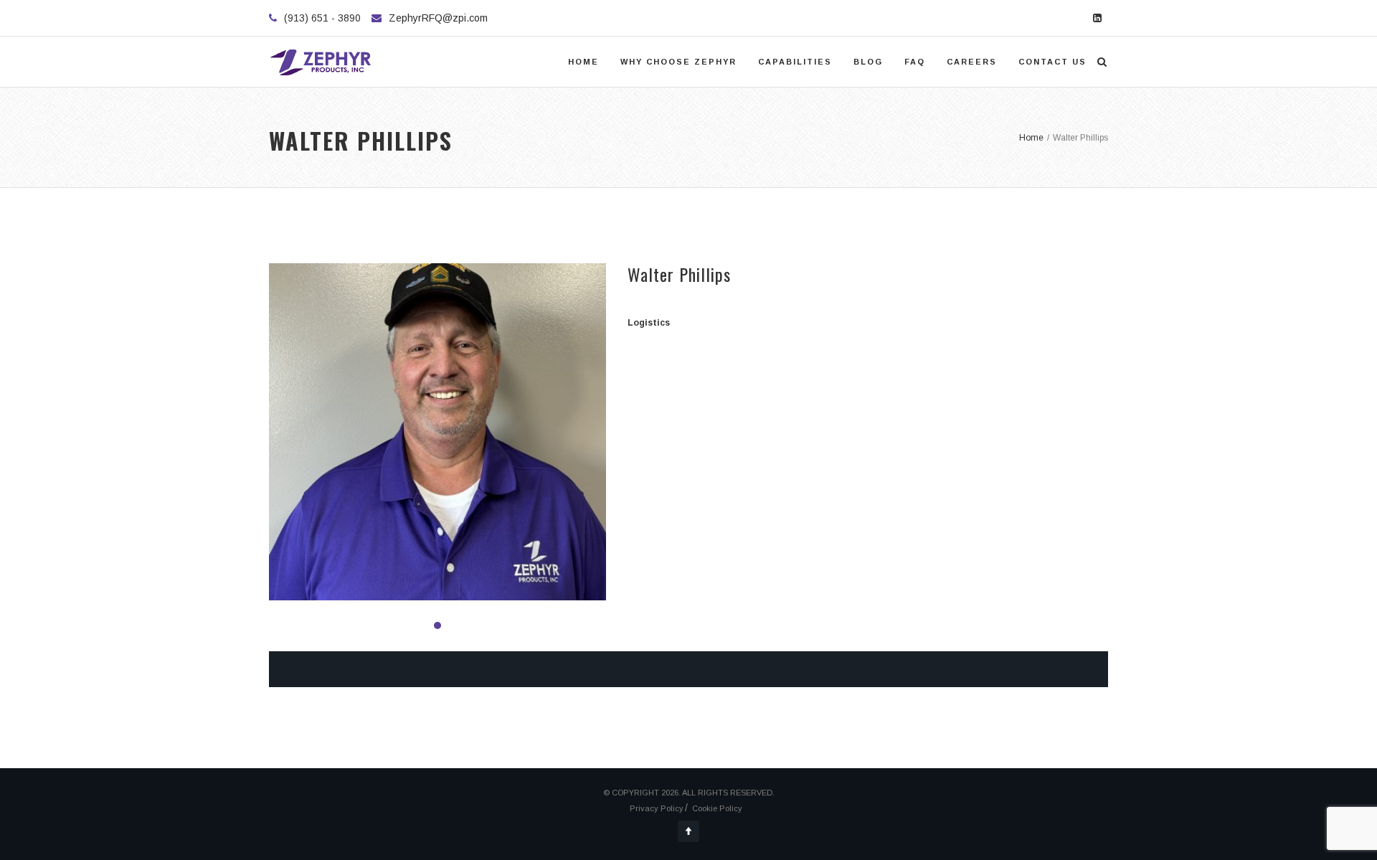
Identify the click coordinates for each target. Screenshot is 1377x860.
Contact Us (1052, 61)
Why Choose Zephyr (678, 61)
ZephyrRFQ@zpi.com (438, 18)
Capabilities (795, 61)
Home (583, 61)
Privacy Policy (656, 808)
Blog (868, 61)
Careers (972, 61)
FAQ (914, 61)
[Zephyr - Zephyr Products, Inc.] (321, 62)
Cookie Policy (717, 808)
